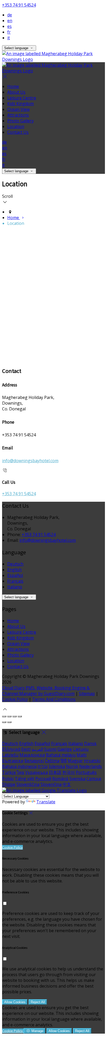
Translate (45, 802)
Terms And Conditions (54, 699)
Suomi (50, 749)
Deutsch (15, 564)
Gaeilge (64, 749)
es (9, 26)
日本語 (55, 772)
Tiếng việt (24, 778)
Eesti (26, 749)
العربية (37, 749)
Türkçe (9, 772)
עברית (43, 766)
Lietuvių (81, 749)
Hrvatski (92, 761)
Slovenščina (27, 784)
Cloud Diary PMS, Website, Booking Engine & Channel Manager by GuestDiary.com (46, 690)
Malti (81, 755)
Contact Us (18, 132)
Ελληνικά (11, 749)
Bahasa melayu (61, 755)
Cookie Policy (15, 699)
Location (15, 126)
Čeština (52, 761)
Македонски (32, 755)
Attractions (18, 115)
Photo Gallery (20, 121)
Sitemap (87, 693)
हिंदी (64, 761)
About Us (16, 92)
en (9, 20)
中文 (67, 784)
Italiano (14, 587)
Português (86, 772)
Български (12, 761)
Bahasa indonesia (19, 766)
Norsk (72, 766)
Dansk (90, 743)
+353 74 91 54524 (19, 5)
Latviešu (10, 755)
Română (60, 778)
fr (9, 32)
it (8, 38)
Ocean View (18, 109)
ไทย (20, 772)
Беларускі (34, 761)
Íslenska (57, 766)
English (14, 570)
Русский (43, 778)
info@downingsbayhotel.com (30, 460)
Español (15, 575)
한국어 (68, 772)
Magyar (75, 761)
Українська (36, 772)
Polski (8, 778)
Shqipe (8, 784)
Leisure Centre (21, 98)
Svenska (77, 778)
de (9, 15)
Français (15, 581)
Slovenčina (51, 784)
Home (13, 86)
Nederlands (90, 766)
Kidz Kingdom (20, 103)
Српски (93, 778)
